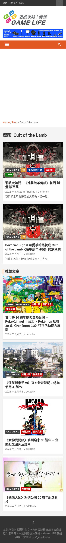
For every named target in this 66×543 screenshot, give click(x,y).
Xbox (9, 174)
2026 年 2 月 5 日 (14, 391)
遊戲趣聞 (37, 374)
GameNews (12, 170)
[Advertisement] (33, 86)
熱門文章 (47, 304)
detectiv (30, 253)
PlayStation (35, 170)
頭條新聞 (10, 309)
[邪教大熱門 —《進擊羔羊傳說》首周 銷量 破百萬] (33, 160)
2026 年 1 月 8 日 (14, 448)
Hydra (30, 191)
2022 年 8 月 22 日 (15, 191)
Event (9, 304)
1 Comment (42, 191)
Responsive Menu (59, 3)
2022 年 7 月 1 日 (14, 253)
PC (23, 170)
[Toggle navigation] (7, 44)
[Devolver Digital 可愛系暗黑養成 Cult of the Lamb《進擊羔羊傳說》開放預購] (33, 222)
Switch (50, 170)
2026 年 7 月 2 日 (14, 334)
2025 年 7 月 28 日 (15, 506)
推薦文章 (36, 304)
